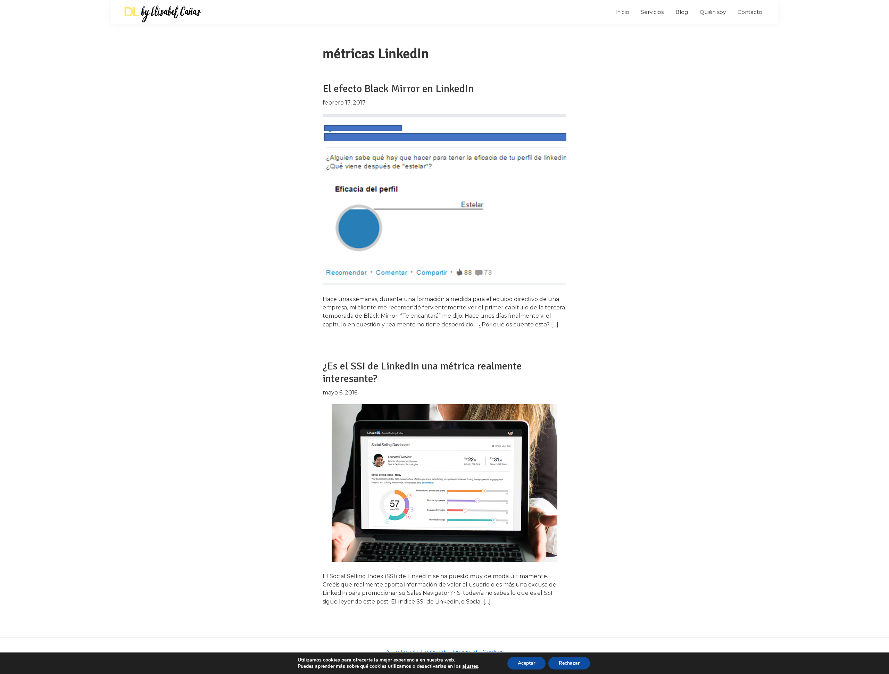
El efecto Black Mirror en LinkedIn (398, 88)
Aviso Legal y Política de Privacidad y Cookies (445, 651)
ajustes (470, 666)
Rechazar (569, 663)
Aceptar (526, 663)
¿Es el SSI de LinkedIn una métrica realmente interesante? (422, 372)
